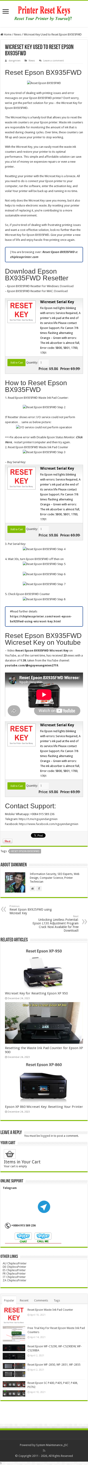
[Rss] (44, 1450)
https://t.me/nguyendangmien (38, 819)
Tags (57, 1300)
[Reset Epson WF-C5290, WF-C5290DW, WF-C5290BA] (14, 1352)
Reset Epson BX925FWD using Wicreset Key (30, 910)
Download (67, 286)
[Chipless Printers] (44, 13)
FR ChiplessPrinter (14, 1273)
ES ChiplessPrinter (14, 1270)
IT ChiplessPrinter (14, 1277)
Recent (24, 1300)
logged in (47, 1135)
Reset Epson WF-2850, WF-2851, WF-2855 (54, 1364)
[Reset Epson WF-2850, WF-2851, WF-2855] (14, 1370)
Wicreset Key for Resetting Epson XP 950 (36, 993)
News (17, 34)
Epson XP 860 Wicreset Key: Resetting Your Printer (44, 1107)
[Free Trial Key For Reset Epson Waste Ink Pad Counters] (14, 1333)
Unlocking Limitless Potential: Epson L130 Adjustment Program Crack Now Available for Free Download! (55, 923)
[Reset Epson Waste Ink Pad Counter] (14, 1315)
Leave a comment (53, 60)
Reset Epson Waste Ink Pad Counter (50, 1309)
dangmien (15, 60)
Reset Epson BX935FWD (25, 851)
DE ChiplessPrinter (14, 1266)
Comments (41, 1300)
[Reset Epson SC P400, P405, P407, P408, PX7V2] (14, 1388)
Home (7, 34)
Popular (9, 1300)
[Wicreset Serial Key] (21, 311)
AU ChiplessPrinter (15, 1263)
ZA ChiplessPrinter (14, 1280)
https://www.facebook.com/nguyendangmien (48, 824)
